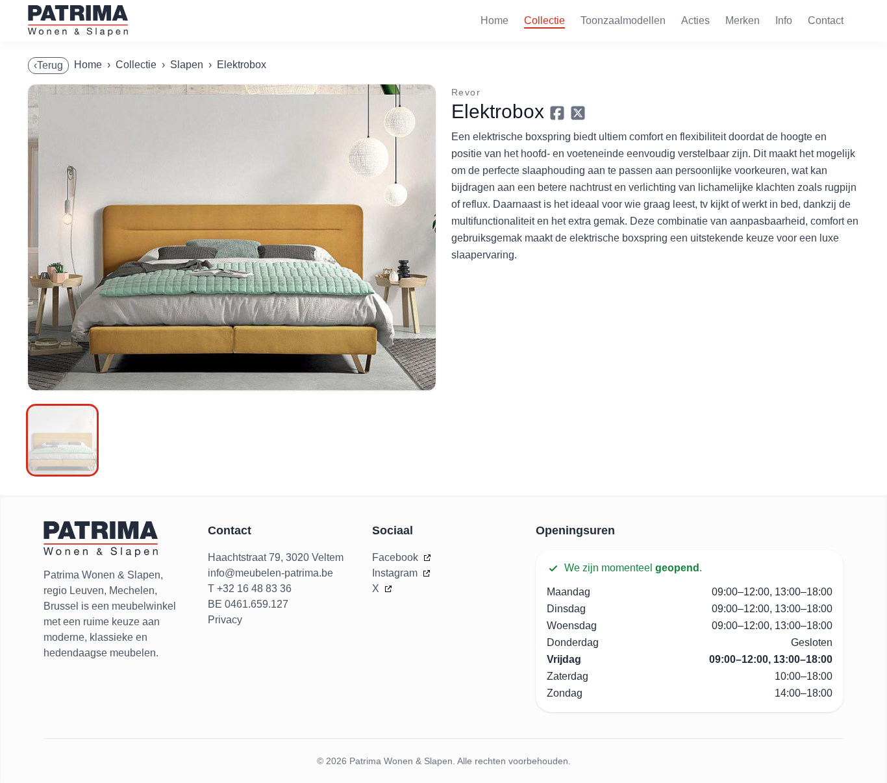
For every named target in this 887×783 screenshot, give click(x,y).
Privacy (225, 619)
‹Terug (48, 65)
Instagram (396, 572)
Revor (466, 92)
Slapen (186, 64)
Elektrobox (241, 64)
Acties (695, 20)
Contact (825, 20)
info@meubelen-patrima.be (270, 572)
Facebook (396, 557)
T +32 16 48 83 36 (250, 588)
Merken (742, 20)
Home (494, 20)
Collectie (544, 20)
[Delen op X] (578, 113)
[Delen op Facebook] (557, 113)
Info (783, 20)
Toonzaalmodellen (623, 20)
